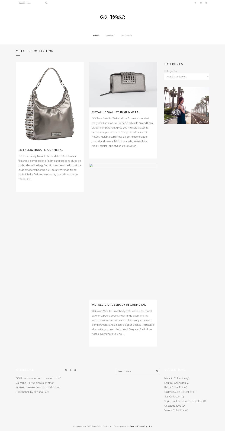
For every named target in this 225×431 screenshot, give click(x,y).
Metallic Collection (175, 378)
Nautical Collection (175, 382)
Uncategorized (172, 405)
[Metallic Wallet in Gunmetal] (123, 84)
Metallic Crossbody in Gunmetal (119, 304)
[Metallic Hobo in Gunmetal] (50, 103)
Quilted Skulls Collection (178, 392)
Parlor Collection (174, 387)
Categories (170, 71)
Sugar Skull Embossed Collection (183, 401)
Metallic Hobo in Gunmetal (40, 150)
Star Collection (172, 396)
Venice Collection (174, 410)
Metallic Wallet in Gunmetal (116, 112)
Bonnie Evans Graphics (141, 426)
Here (46, 392)
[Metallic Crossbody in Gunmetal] (123, 232)
